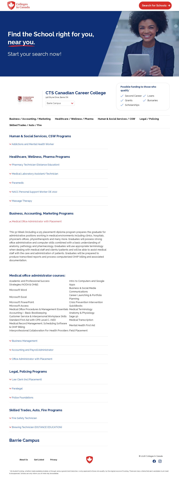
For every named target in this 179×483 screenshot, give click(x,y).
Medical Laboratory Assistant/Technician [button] (34, 173)
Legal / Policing (149, 118)
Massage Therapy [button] (21, 200)
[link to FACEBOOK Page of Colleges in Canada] (154, 462)
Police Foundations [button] (22, 397)
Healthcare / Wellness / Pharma (74, 118)
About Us (24, 460)
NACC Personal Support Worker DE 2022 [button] (34, 191)
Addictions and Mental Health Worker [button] (32, 144)
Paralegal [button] (17, 388)
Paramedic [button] (17, 182)
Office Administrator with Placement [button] (31, 359)
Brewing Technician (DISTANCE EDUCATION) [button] (36, 427)
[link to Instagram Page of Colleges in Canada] (160, 462)
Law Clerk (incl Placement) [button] (26, 379)
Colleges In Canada (154, 456)
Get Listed (39, 460)
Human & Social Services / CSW (116, 118)
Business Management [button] (24, 340)
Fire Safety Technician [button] (24, 418)
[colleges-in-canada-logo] (18, 5)
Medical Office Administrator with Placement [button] (36, 221)
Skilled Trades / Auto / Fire (25, 125)
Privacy (53, 460)
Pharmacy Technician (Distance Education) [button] (35, 164)
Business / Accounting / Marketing (30, 118)
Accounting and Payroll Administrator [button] (32, 349)
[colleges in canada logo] (89, 459)
